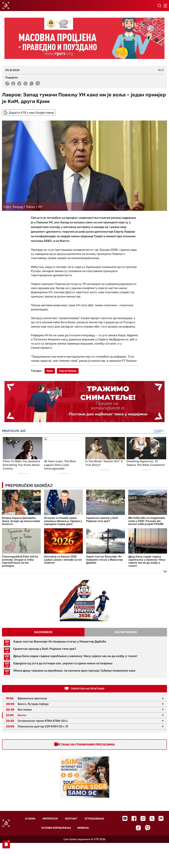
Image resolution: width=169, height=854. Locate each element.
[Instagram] (143, 818)
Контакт (71, 818)
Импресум (50, 818)
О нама (30, 818)
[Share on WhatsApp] (32, 84)
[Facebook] (133, 818)
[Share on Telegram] (19, 84)
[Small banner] (84, 600)
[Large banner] (84, 38)
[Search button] (159, 5)
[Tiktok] (138, 827)
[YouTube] (124, 818)
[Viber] (147, 828)
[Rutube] (161, 818)
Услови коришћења (56, 827)
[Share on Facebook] (13, 84)
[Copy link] (7, 84)
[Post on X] (25, 84)
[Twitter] (152, 818)
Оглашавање (94, 818)
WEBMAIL (83, 827)
